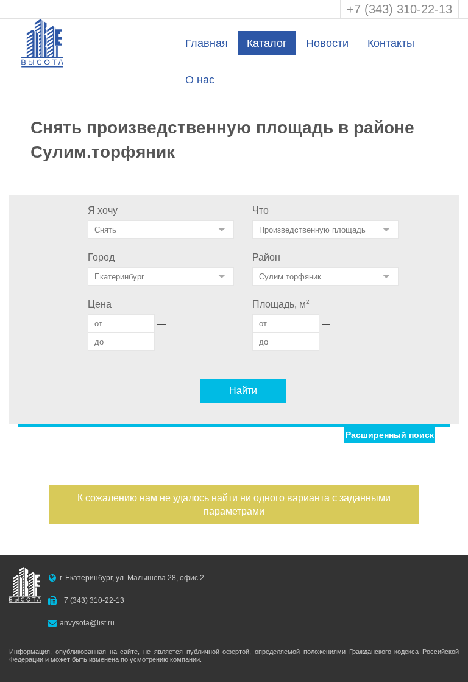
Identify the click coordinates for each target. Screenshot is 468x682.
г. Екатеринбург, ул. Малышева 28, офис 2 (132, 578)
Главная (206, 43)
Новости (327, 43)
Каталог (267, 43)
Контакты (390, 43)
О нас (199, 80)
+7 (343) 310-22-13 (399, 9)
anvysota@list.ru (87, 623)
